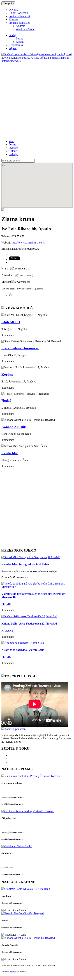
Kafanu (20, 41)
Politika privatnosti (19, 16)
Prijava (13, 48)
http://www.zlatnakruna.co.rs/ (28, 242)
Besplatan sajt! (17, 45)
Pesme (12, 144)
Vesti (11, 141)
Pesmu (19, 38)
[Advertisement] (37, 100)
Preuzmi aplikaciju (19, 22)
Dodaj (12, 35)
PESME (6, 604)
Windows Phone (25, 29)
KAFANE (54, 557)
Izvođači (13, 147)
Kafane (13, 150)
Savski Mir (25, 564)
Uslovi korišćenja (18, 12)
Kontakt (13, 19)
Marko (13, 971)
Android (20, 25)
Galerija (13, 154)
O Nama (13, 9)
